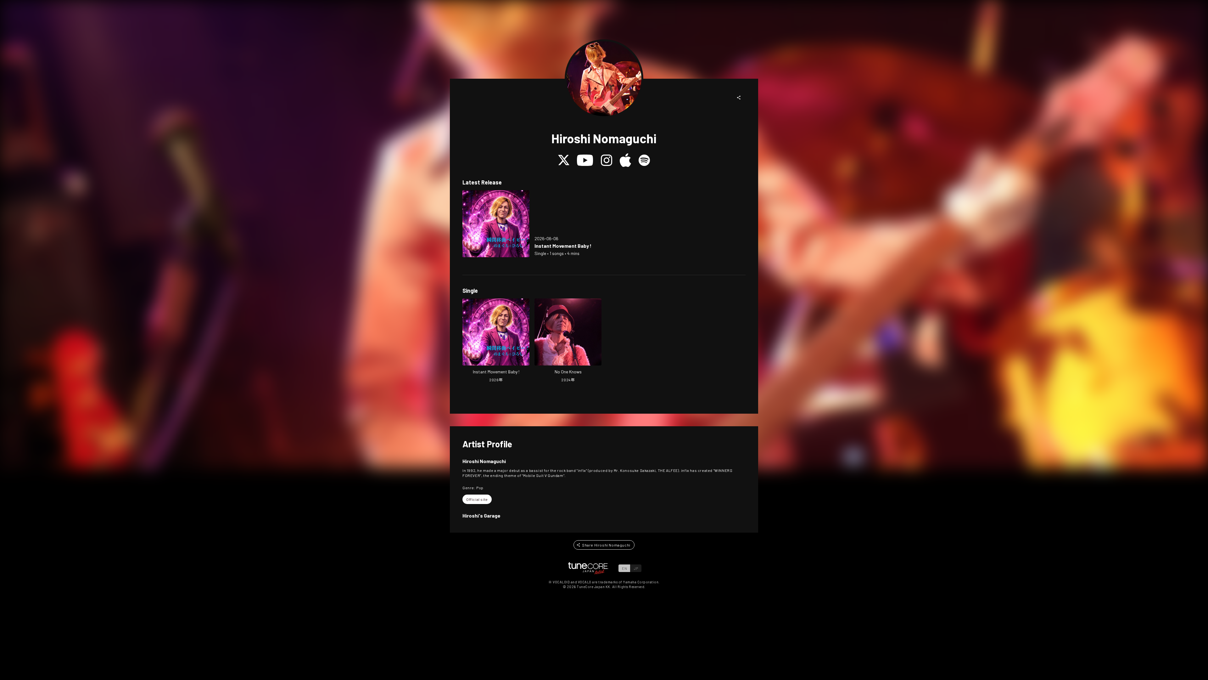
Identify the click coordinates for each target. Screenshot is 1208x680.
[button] (739, 97)
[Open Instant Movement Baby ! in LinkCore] (495, 223)
